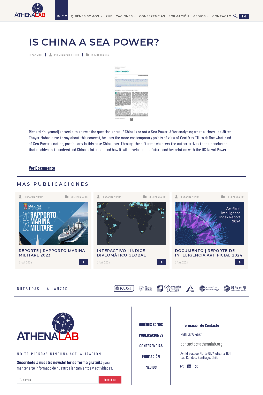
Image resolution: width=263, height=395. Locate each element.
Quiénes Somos (151, 324)
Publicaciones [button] (119, 16)
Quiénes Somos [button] (85, 16)
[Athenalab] (29, 10)
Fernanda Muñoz (33, 197)
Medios (151, 367)
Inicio (62, 16)
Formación (178, 16)
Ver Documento (42, 168)
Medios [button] (199, 16)
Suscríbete (110, 379)
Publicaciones (151, 335)
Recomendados (100, 55)
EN (243, 16)
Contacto (221, 16)
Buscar (235, 10)
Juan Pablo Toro (69, 55)
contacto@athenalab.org (201, 344)
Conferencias (152, 16)
